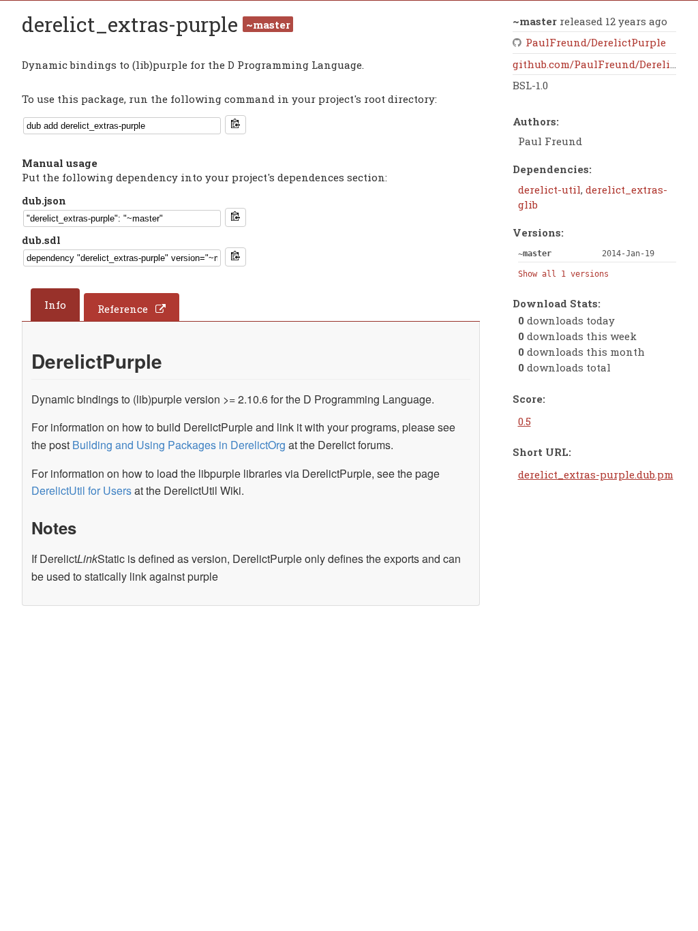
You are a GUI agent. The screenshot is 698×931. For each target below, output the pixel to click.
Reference (122, 309)
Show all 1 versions (563, 274)
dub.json (44, 200)
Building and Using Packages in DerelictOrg (179, 445)
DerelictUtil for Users (81, 490)
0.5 (524, 421)
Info (55, 304)
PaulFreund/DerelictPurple (596, 42)
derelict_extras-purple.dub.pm (595, 474)
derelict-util (549, 189)
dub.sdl (41, 240)
